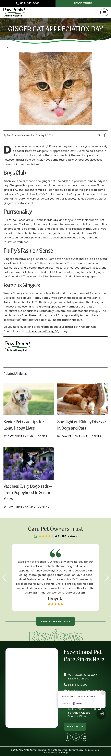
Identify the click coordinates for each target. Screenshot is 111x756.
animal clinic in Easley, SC (42, 331)
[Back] (9, 47)
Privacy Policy (76, 750)
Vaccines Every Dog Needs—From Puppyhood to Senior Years (27, 492)
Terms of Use (92, 750)
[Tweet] (100, 135)
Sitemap (63, 752)
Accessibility (50, 752)
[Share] (106, 135)
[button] (104, 12)
